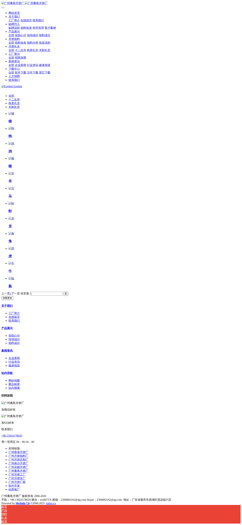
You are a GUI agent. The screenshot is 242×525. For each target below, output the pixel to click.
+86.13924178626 (11, 435)
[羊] (11, 173)
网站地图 (14, 380)
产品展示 (7, 328)
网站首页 (14, 12)
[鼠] (11, 278)
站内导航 (7, 372)
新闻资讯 (7, 350)
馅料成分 (14, 342)
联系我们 (14, 320)
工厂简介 (14, 313)
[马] (11, 188)
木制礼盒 (14, 106)
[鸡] (11, 143)
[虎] (11, 248)
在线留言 (14, 316)
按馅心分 (14, 335)
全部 (11, 35)
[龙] (11, 218)
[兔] (11, 233)
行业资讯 (14, 361)
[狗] (11, 128)
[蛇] (11, 203)
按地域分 (14, 339)
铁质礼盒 (14, 103)
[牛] (11, 263)
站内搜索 (14, 387)
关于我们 (7, 305)
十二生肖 (14, 99)
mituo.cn (51, 503)
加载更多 (7, 298)
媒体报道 (14, 365)
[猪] (11, 113)
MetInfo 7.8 (23, 503)
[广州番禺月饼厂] (121, 3)
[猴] (11, 158)
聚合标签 (14, 384)
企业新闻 (14, 358)
